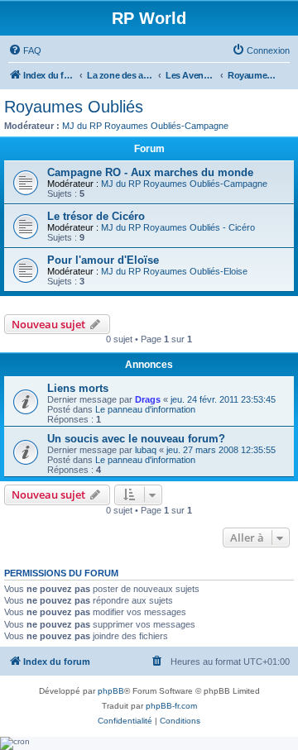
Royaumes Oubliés (73, 107)
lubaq (145, 450)
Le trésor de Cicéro (96, 216)
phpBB (111, 690)
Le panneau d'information (145, 409)
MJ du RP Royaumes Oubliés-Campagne (145, 126)
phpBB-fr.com (171, 705)
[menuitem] (24, 50)
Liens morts (77, 388)
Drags (148, 399)
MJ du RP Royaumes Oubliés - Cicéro (178, 227)
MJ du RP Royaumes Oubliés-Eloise (174, 271)
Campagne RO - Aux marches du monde (150, 172)
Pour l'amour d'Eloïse (103, 260)
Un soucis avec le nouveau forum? (136, 438)
